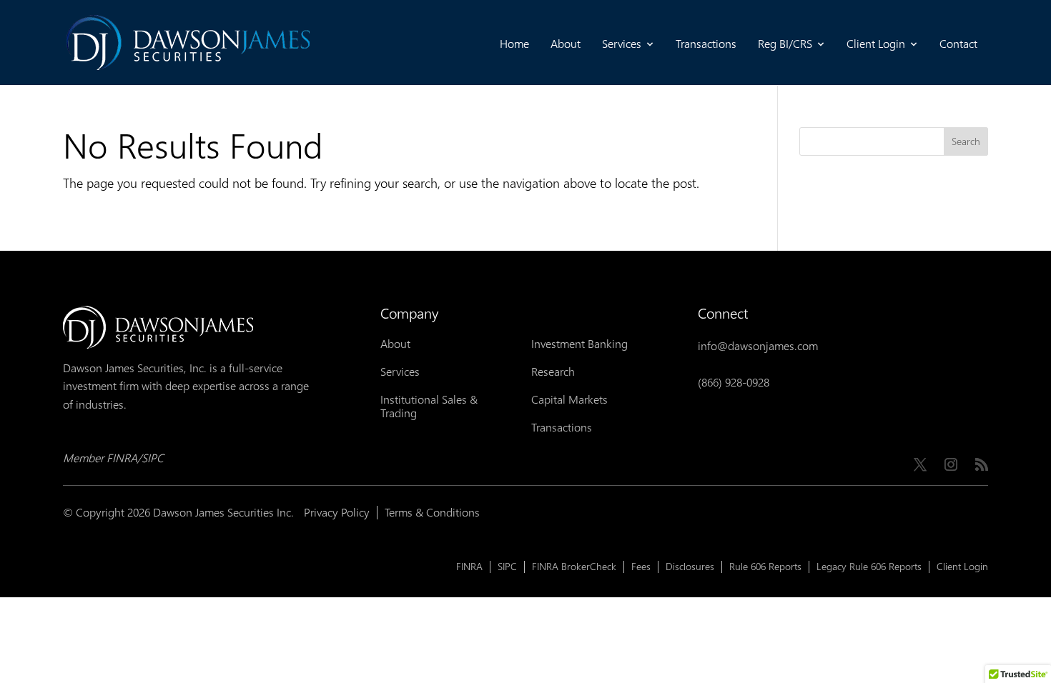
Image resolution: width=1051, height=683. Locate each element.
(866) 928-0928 (733, 382)
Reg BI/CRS (785, 44)
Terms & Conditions (432, 512)
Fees (641, 567)
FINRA (469, 567)
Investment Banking (579, 344)
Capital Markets (569, 400)
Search (966, 142)
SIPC (507, 567)
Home (514, 44)
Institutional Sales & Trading (429, 406)
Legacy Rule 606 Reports (869, 567)
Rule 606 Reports (765, 567)
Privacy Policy (337, 512)
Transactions (706, 44)
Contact (958, 44)
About (566, 44)
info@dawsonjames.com (758, 346)
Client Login (876, 44)
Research (553, 372)
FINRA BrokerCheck (574, 567)
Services (621, 44)
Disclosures (690, 567)
